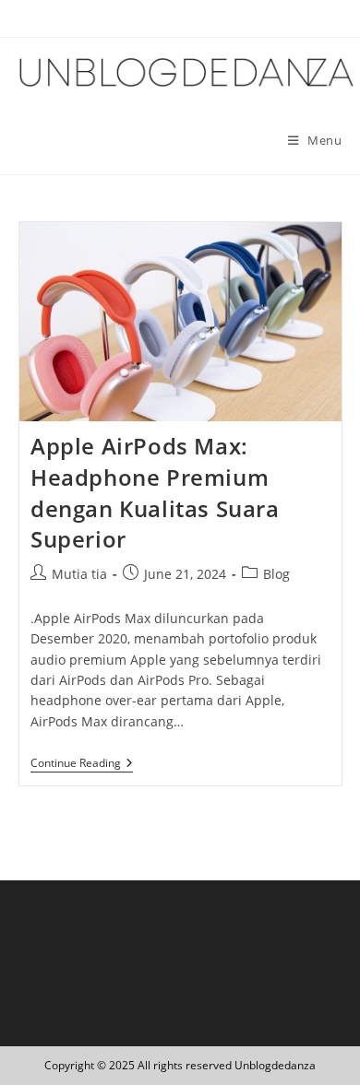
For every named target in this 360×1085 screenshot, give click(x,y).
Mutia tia (79, 574)
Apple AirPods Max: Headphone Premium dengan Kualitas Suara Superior (155, 492)
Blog (276, 574)
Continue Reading (81, 764)
